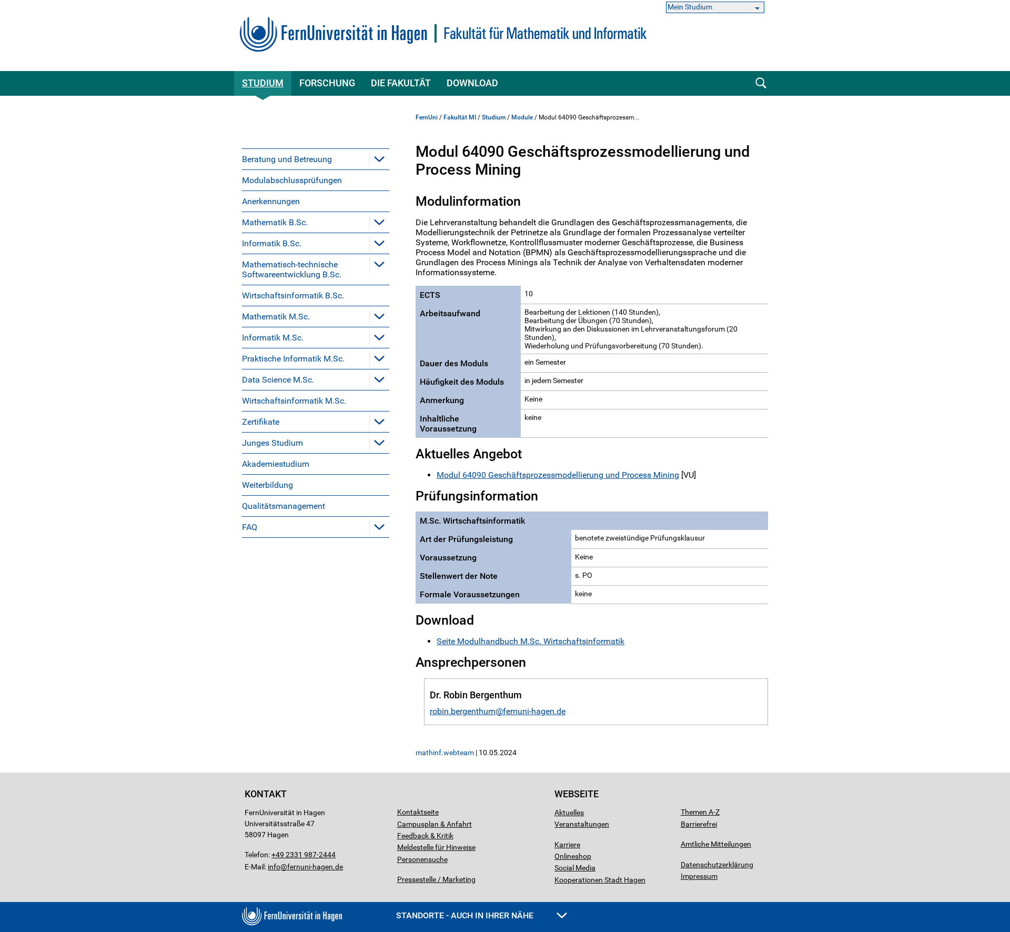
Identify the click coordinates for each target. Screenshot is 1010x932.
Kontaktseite (418, 812)
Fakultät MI (459, 117)
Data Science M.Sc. (278, 380)
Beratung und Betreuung (287, 159)
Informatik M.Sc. (273, 338)
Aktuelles (569, 812)
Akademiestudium (275, 464)
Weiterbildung (267, 485)
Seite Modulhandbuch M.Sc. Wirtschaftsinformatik (530, 641)
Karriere (567, 844)
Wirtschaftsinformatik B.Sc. (293, 295)
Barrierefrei (699, 824)
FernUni (427, 117)
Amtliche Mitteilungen (716, 844)
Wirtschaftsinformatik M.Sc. (294, 401)
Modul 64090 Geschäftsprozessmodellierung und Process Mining (558, 475)
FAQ (249, 527)
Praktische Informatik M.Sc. (293, 359)
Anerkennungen (271, 201)
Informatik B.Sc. (271, 243)
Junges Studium (272, 443)
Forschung (327, 82)
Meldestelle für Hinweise (436, 847)
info (274, 867)
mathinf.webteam (445, 752)
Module (522, 117)
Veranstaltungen (581, 824)
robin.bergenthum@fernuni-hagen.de (497, 711)
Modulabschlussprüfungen (292, 180)
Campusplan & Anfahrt (434, 824)
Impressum (699, 876)
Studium (263, 82)
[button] (379, 159)
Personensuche (422, 859)
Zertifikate (260, 422)
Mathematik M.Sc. (276, 317)
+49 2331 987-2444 (303, 854)
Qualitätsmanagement (283, 506)
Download (472, 82)
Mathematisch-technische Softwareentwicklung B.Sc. (291, 269)
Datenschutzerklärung (717, 864)
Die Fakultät (401, 82)
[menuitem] (315, 158)
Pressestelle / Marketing (436, 879)
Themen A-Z (700, 812)
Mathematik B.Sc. (275, 222)
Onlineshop (572, 856)
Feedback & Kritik (425, 835)
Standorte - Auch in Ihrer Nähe (466, 915)
